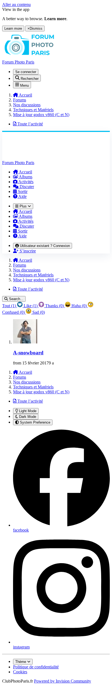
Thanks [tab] (54, 305)
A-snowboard (28, 352)
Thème (21, 662)
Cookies (20, 671)
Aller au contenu (16, 4)
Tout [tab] (9, 305)
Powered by (62, 681)
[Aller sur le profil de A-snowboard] (25, 342)
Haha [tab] (78, 305)
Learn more (13, 28)
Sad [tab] (38, 312)
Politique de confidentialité (36, 667)
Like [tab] (30, 305)
